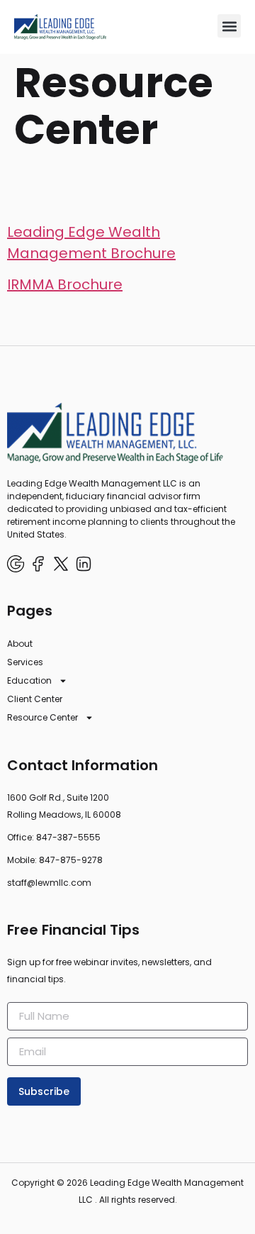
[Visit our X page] (60, 563)
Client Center (34, 699)
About (20, 644)
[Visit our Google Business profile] (15, 563)
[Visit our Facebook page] (38, 563)
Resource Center (42, 717)
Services (25, 662)
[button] (229, 26)
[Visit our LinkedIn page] (83, 563)
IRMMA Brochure (65, 284)
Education (29, 680)
